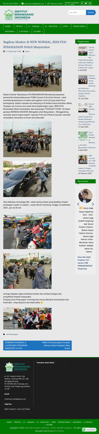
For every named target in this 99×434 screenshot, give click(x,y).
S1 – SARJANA (33, 26)
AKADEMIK (9, 31)
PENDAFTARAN (79, 26)
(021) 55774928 (11, 4)
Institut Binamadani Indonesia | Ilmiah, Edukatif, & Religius (48, 428)
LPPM (65, 26)
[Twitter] (86, 3)
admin (27, 51)
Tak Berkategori (12, 334)
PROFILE (19, 26)
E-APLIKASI (23, 31)
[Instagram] (90, 3)
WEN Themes (58, 431)
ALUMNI (37, 31)
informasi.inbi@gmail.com (34, 4)
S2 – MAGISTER (51, 26)
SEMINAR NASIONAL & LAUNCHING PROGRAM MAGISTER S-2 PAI (16, 345)
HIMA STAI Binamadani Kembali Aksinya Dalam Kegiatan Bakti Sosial (56, 345)
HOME (7, 26)
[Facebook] (82, 3)
